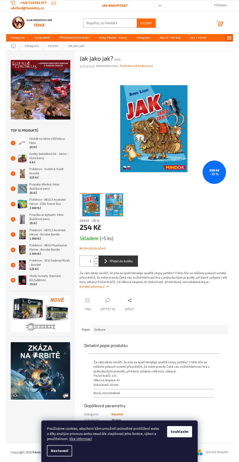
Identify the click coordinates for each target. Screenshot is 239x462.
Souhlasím (180, 431)
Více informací (80, 438)
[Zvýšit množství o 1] (96, 258)
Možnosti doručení (92, 248)
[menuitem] (17, 38)
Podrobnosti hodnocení (136, 66)
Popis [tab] (86, 329)
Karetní (117, 414)
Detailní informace (92, 286)
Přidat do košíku (121, 261)
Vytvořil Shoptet (217, 452)
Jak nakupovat (115, 5)
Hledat (146, 23)
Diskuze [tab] (100, 329)
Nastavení (59, 450)
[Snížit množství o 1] (96, 263)
